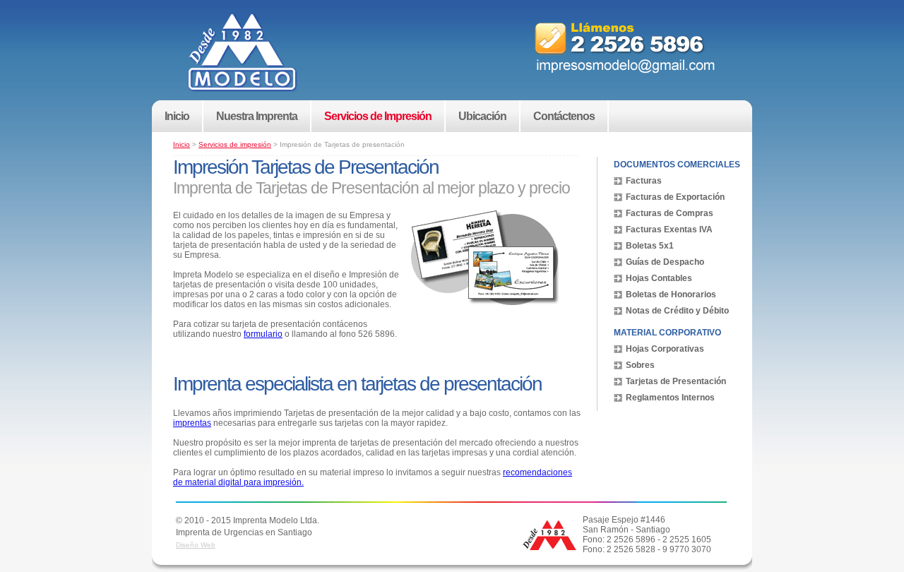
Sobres (640, 365)
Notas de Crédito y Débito (677, 311)
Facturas (644, 181)
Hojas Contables (659, 278)
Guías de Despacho (665, 262)
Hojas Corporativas (665, 349)
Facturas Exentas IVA (669, 229)
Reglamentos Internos (670, 398)
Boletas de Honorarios (671, 294)
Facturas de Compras (669, 213)
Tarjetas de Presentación (676, 381)
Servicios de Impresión (378, 116)
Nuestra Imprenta (256, 116)
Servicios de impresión (234, 144)
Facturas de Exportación (675, 197)
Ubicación (482, 116)
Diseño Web (195, 545)
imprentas (192, 423)
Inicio (177, 116)
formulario (263, 334)
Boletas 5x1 (650, 246)
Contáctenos (564, 116)
